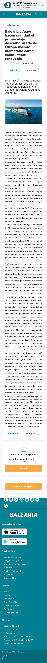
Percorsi (8, 595)
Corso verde (10, 609)
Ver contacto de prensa (23, 486)
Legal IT (4, 656)
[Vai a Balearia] (23, 14)
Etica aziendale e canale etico (18, 636)
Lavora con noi (11, 629)
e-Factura (8, 574)
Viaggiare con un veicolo (15, 564)
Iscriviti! (24, 468)
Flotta (6, 591)
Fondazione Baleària (13, 643)
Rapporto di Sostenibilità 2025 (18, 640)
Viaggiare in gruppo (13, 560)
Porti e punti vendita (13, 571)
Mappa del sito (11, 612)
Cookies (4, 659)
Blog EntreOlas (11, 602)
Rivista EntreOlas (12, 605)
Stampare (31, 70)
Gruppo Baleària (11, 626)
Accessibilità (10, 578)
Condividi (12, 70)
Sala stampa (9, 633)
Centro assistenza (12, 557)
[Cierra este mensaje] (2, 5)
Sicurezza (8, 567)
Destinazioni (9, 598)
